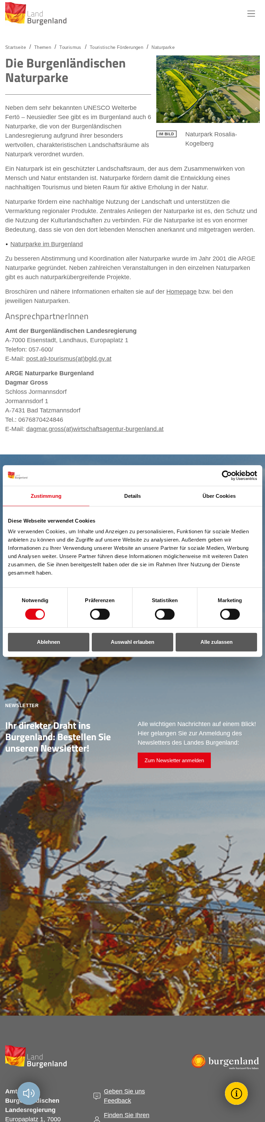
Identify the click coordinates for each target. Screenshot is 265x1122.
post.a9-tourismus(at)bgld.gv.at (68, 358)
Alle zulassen (216, 642)
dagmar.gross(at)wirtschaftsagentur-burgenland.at (95, 429)
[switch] (95, 614)
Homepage (181, 291)
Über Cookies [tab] (219, 496)
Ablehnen (48, 642)
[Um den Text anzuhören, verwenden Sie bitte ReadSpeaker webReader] (28, 1093)
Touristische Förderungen (116, 47)
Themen (42, 47)
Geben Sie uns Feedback (124, 1096)
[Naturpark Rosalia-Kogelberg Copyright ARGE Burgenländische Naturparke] (208, 89)
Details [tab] (132, 496)
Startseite (15, 47)
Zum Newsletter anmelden (174, 760)
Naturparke (163, 47)
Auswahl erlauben (132, 642)
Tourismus (70, 47)
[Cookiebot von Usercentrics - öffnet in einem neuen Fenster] (227, 475)
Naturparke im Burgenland (46, 244)
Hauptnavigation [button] (251, 14)
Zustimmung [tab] (46, 496)
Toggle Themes (237, 1093)
